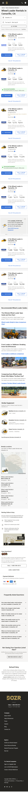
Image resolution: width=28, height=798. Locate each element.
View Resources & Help (15, 657)
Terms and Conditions (9, 780)
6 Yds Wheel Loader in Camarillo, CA (15, 240)
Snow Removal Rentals (10, 745)
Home (3, 7)
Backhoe (17, 411)
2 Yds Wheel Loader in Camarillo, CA (15, 69)
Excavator (17, 420)
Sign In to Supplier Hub (10, 764)
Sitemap (6, 782)
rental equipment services (16, 517)
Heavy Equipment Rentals (12, 7)
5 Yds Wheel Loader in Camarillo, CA (15, 187)
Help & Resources (8, 718)
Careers (6, 724)
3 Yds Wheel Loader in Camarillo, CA (15, 109)
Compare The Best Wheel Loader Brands (13, 383)
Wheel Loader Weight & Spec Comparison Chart (13, 323)
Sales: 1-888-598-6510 (14, 705)
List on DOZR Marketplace (11, 767)
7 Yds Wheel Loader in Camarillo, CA (15, 274)
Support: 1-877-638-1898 (14, 706)
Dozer (16, 429)
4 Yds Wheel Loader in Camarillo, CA (15, 146)
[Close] (24, 218)
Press (5, 721)
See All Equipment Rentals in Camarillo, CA (11, 437)
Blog (5, 726)
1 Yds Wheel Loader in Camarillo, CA (15, 35)
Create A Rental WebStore (11, 769)
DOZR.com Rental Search (10, 742)
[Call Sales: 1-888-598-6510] (22, 3)
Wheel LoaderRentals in (7, 477)
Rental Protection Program (11, 748)
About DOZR (7, 715)
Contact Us (7, 729)
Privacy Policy (19, 780)
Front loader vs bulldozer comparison (12, 353)
